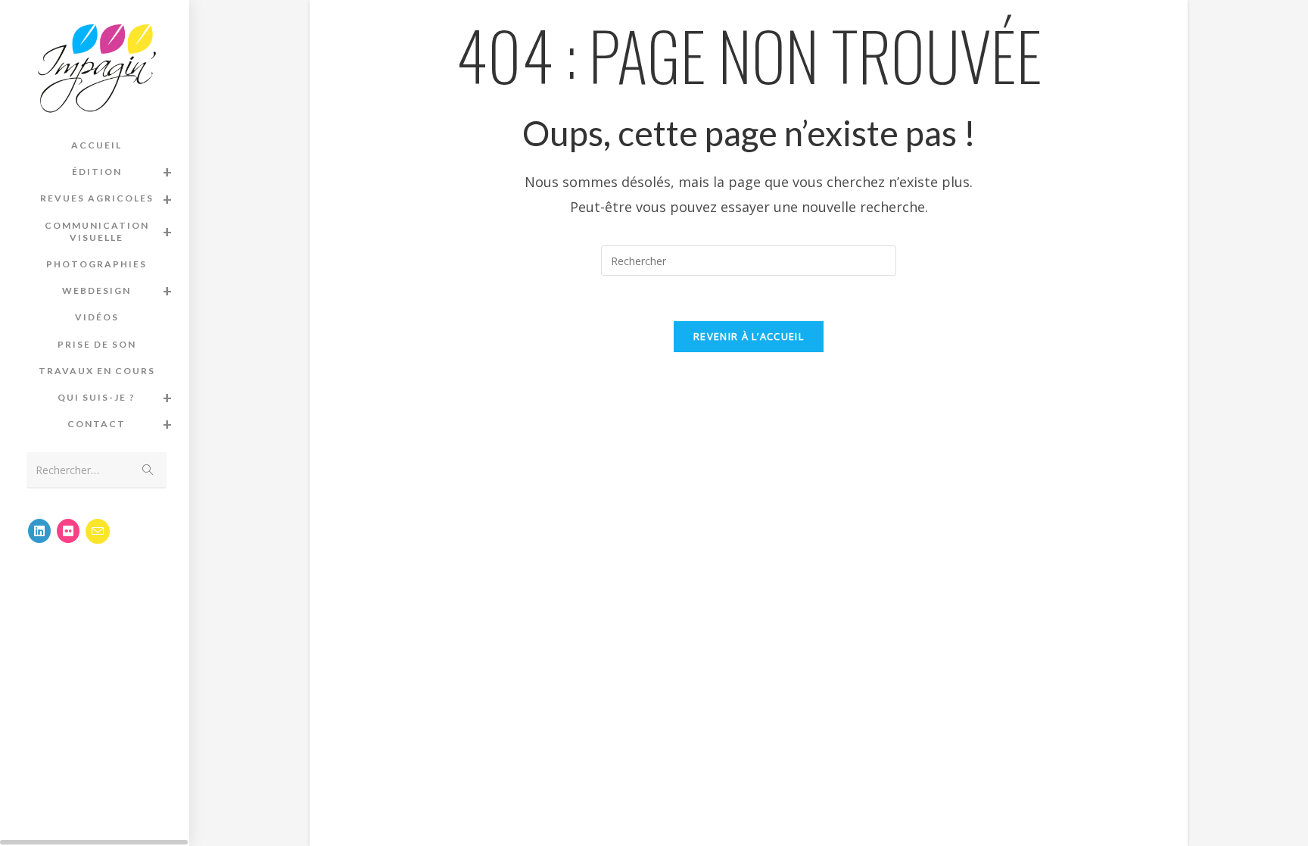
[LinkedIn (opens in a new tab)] (39, 531)
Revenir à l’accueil (748, 336)
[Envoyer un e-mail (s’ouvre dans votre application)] (98, 531)
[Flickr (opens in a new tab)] (68, 531)
